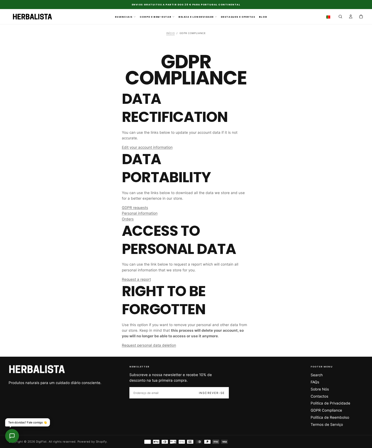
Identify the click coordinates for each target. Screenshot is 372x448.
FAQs (315, 382)
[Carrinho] (361, 17)
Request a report (136, 279)
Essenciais (124, 17)
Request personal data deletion (149, 345)
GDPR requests (135, 207)
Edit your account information (147, 147)
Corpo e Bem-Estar (155, 17)
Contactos (319, 396)
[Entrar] (350, 17)
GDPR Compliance (326, 410)
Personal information (140, 213)
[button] (329, 17)
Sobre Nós (320, 389)
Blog (263, 17)
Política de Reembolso (330, 417)
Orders (128, 219)
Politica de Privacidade (330, 403)
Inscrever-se (212, 393)
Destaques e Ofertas (238, 17)
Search (317, 375)
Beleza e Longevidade (196, 17)
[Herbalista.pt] (37, 369)
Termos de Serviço (327, 424)
